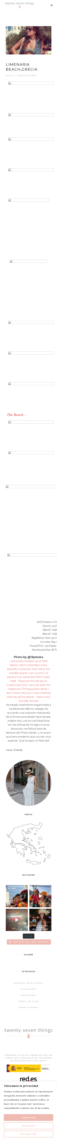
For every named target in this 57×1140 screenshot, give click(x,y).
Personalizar (28, 1125)
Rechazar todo (28, 1134)
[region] (28, 1110)
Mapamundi (28, 995)
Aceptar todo (28, 1117)
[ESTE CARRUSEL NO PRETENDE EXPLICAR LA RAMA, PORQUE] (17, 896)
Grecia (10, 76)
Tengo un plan (29, 1001)
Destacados (28, 989)
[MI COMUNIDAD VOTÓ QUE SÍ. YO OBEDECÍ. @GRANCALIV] (40, 896)
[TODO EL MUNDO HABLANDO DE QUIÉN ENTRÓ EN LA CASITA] (40, 920)
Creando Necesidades (28, 983)
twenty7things (27, 76)
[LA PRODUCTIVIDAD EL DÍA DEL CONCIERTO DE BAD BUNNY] (17, 920)
